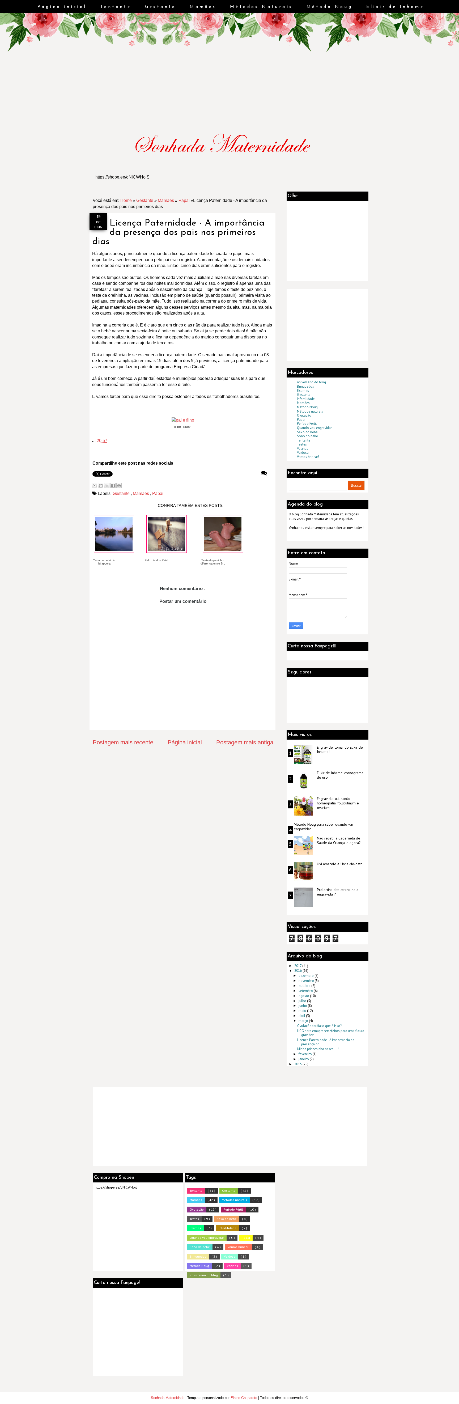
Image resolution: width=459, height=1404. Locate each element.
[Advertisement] (33, 33)
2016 (298, 970)
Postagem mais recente (123, 742)
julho (303, 1001)
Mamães (203, 7)
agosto (304, 996)
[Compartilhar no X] (106, 485)
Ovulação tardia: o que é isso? (319, 1026)
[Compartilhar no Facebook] (113, 485)
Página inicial (62, 7)
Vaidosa (303, 452)
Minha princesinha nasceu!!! (318, 1049)
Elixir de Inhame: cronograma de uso (340, 775)
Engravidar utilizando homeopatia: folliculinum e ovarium (338, 803)
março (304, 1021)
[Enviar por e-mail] (94, 485)
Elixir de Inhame (395, 7)
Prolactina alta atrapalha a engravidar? (337, 892)
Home (126, 200)
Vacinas (302, 448)
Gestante (160, 7)
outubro (305, 985)
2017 (298, 966)
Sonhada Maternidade (168, 1398)
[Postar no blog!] (100, 485)
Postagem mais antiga (244, 742)
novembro (307, 980)
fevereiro (306, 1054)
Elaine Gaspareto (244, 1398)
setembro (306, 991)
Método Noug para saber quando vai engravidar (323, 826)
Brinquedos (305, 386)
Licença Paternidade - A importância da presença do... (325, 1042)
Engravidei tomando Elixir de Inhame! (340, 749)
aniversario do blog (311, 382)
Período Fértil (307, 423)
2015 (298, 1064)
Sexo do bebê (307, 432)
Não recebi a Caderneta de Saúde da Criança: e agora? (339, 840)
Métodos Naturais (261, 7)
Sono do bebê (307, 436)
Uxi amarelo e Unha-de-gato (340, 864)
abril (302, 1015)
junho (303, 1005)
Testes (302, 444)
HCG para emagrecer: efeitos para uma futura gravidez (330, 1033)
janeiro (304, 1059)
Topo (445, 1394)
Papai (184, 200)
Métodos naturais (310, 411)
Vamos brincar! (308, 457)
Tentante (115, 7)
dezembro (306, 975)
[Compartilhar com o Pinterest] (119, 485)
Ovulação (304, 415)
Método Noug (329, 7)
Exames (303, 390)
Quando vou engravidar (314, 428)
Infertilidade (306, 399)
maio (303, 1010)
